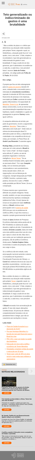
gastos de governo (14, 87)
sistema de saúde (22, 208)
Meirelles (13, 126)
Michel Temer (16, 158)
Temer (13, 281)
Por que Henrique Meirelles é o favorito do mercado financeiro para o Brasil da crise (19, 334)
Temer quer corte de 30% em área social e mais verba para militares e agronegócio (19, 356)
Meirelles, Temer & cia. (10, 104)
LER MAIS (6, 393)
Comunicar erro (9, 364)
